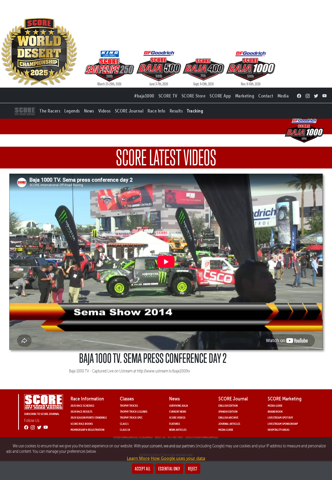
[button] (49, 109)
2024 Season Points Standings (89, 417)
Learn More (138, 458)
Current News (177, 411)
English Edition (228, 405)
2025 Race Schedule (82, 405)
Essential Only (169, 468)
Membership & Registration (87, 430)
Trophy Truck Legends (133, 411)
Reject (192, 468)
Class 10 (125, 430)
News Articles (177, 430)
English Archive (228, 417)
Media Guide (225, 430)
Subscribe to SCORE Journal (41, 414)
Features (174, 424)
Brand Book (275, 411)
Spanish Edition (227, 411)
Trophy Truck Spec (131, 417)
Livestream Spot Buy (280, 417)
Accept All (142, 468)
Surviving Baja (178, 405)
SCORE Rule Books (82, 424)
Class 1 (124, 424)
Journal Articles (229, 424)
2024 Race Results (81, 411)
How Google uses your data (178, 458)
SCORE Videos (177, 417)
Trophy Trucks (129, 405)
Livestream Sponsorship (283, 424)
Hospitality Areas (278, 430)
